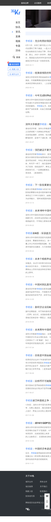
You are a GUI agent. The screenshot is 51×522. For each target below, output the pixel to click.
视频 (18, 41)
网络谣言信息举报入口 (35, 502)
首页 (18, 22)
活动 (18, 50)
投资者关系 (30, 496)
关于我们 (43, 486)
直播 (18, 36)
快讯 (18, 27)
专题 (18, 45)
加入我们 (43, 496)
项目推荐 (29, 486)
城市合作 (29, 481)
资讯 (18, 31)
